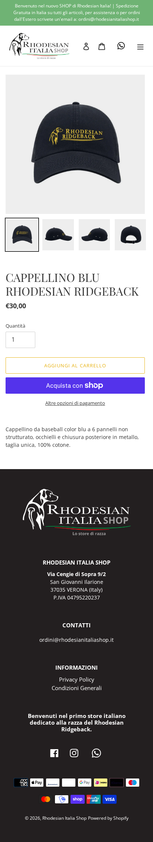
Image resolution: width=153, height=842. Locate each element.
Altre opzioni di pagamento (75, 403)
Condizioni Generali (77, 688)
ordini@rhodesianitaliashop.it (76, 639)
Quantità (15, 325)
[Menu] (140, 46)
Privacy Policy (76, 679)
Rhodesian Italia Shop (64, 818)
